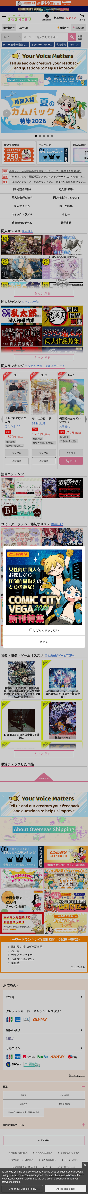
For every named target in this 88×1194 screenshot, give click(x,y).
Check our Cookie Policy (22, 1188)
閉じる (44, 642)
